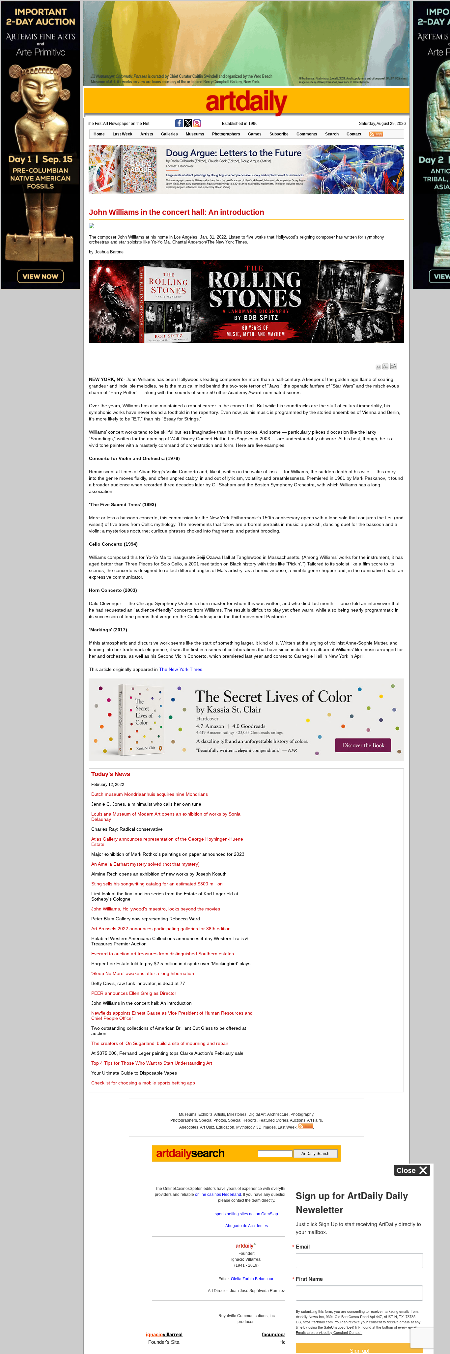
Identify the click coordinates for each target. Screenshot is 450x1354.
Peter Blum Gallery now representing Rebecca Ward (145, 918)
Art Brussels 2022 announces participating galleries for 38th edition (161, 928)
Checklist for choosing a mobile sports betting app (143, 1082)
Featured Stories (273, 1120)
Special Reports (242, 1120)
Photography (302, 1114)
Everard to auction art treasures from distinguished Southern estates (162, 953)
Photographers (226, 134)
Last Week (122, 134)
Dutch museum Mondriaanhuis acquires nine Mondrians (149, 794)
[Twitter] (188, 126)
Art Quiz (207, 1127)
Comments (306, 134)
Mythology (245, 1127)
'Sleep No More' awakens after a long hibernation (142, 973)
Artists (146, 134)
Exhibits (205, 1114)
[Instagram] (197, 126)
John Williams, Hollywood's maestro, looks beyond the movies (155, 908)
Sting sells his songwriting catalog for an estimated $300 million (157, 883)
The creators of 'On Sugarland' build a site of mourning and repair (159, 1043)
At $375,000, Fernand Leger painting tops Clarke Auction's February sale (167, 1053)
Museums (195, 134)
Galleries (169, 134)
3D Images (266, 1127)
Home (99, 134)
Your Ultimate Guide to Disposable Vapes (134, 1073)
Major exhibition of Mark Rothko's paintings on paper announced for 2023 (167, 854)
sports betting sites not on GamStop (246, 1214)
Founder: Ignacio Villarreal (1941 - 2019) (246, 1259)
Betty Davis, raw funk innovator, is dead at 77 (138, 983)
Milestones (236, 1114)
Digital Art (257, 1114)
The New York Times (180, 669)
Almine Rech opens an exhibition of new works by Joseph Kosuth (159, 874)
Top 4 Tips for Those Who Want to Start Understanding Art (151, 1063)
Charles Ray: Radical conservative (127, 829)
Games (255, 134)
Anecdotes (188, 1127)
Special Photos (212, 1120)
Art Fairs (314, 1120)
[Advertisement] (328, 817)
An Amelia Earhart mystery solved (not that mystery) (145, 864)
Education (225, 1127)
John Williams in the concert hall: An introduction (141, 1003)
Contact (354, 134)
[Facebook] (179, 126)
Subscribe (279, 134)
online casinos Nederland (218, 1194)
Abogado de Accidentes (246, 1226)
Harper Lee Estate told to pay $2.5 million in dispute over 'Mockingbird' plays (170, 963)
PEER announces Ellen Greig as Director (133, 993)
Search (332, 134)
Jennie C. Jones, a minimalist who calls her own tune (146, 804)
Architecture (278, 1114)
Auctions (297, 1120)
